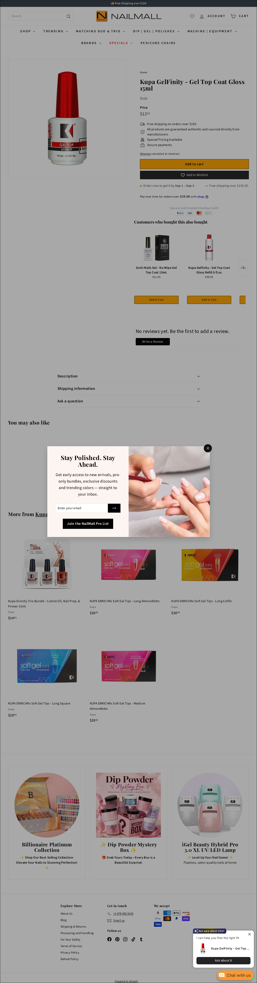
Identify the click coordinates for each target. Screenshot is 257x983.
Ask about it (223, 960)
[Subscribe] (114, 508)
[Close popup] (250, 934)
